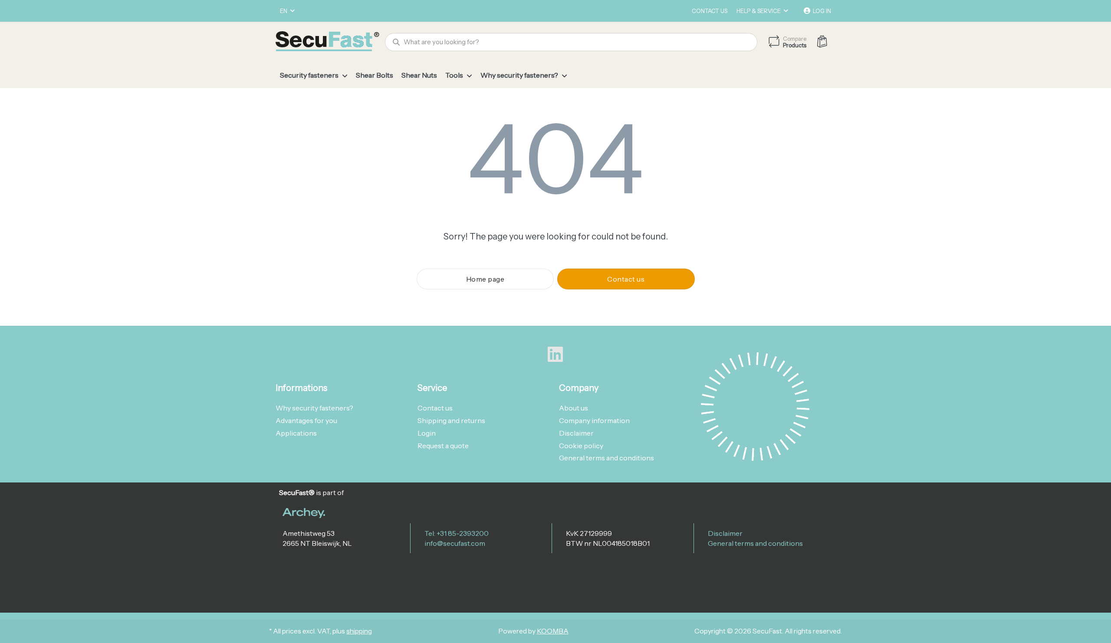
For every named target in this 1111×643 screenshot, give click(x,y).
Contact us (709, 10)
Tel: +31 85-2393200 (456, 533)
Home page (485, 279)
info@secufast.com (454, 543)
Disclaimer (725, 533)
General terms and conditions (755, 543)
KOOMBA (553, 631)
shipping (359, 631)
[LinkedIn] (555, 354)
